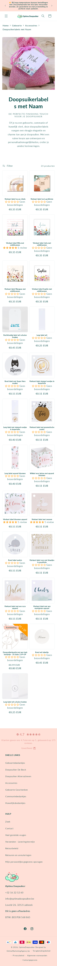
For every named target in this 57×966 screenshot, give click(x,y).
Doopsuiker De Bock (15, 769)
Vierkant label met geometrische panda (42, 428)
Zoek (7, 821)
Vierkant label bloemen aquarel (15, 519)
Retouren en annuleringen (18, 855)
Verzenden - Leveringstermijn (20, 841)
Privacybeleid (18, 956)
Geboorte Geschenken (16, 789)
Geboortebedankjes (15, 763)
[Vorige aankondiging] (5, 6)
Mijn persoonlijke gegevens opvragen (24, 861)
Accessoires (31, 25)
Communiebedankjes (15, 796)
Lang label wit (42, 335)
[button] (6, 16)
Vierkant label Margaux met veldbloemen (15, 290)
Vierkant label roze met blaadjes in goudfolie (42, 561)
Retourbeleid (11, 848)
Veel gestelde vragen (15, 835)
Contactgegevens (30, 960)
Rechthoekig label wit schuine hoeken (15, 336)
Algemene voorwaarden (37, 956)
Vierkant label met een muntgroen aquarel (42, 607)
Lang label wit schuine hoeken (15, 702)
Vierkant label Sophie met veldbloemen (42, 290)
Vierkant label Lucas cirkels (15, 199)
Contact (9, 828)
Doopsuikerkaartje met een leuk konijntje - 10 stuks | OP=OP (15, 653)
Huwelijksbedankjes (15, 803)
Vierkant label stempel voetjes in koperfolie (41, 382)
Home (6, 25)
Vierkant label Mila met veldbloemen (15, 244)
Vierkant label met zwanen (42, 519)
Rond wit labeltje (42, 652)
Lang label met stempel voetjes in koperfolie (15, 428)
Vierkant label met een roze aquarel (15, 607)
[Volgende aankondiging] (52, 6)
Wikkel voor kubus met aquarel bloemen (42, 474)
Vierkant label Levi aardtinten (42, 199)
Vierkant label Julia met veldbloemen (42, 244)
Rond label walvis (15, 560)
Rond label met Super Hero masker (15, 382)
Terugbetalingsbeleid (41, 951)
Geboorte (17, 25)
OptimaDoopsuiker (27, 947)
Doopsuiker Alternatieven (18, 776)
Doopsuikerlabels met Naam (17, 29)
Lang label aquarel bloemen (15, 473)
